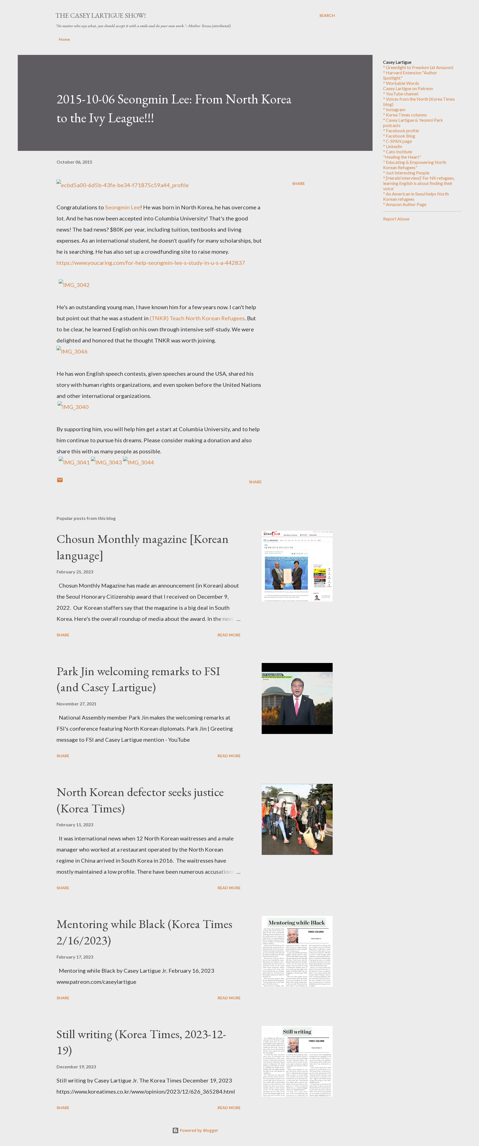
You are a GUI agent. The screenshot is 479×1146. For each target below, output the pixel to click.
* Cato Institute (397, 151)
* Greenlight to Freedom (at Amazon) (418, 67)
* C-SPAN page (397, 141)
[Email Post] (60, 481)
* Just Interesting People (406, 172)
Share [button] (298, 183)
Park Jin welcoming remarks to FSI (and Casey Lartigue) (138, 679)
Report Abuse (396, 218)
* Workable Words (401, 83)
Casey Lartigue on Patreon (408, 88)
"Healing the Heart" (402, 156)
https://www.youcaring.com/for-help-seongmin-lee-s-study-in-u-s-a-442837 (151, 262)
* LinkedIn (392, 146)
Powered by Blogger (198, 1130)
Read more (229, 634)
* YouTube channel (400, 93)
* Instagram (394, 109)
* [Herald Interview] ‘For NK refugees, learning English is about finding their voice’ (419, 183)
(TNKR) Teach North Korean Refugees (197, 318)
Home (64, 39)
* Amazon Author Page (404, 204)
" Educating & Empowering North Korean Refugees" (414, 164)
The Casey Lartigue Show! (100, 15)
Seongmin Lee (122, 207)
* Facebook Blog (399, 135)
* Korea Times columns (405, 114)
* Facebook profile (401, 130)
